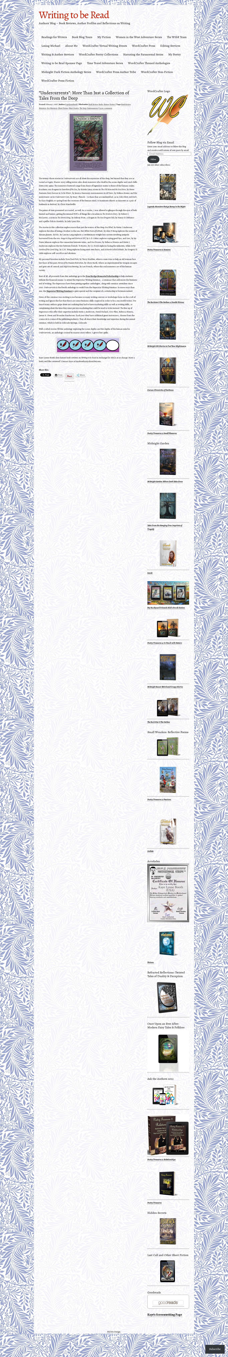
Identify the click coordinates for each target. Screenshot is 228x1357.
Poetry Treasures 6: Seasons (159, 249)
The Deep (83, 108)
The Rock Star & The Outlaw (158, 722)
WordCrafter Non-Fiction (157, 72)
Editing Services (170, 46)
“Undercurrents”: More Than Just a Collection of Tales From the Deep (84, 95)
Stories (112, 104)
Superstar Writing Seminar (59, 291)
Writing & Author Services (57, 54)
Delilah (150, 851)
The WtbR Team (177, 37)
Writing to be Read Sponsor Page (61, 63)
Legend (150, 206)
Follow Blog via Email (160, 142)
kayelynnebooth (71, 104)
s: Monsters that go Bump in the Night (169, 206)
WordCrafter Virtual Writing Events (105, 46)
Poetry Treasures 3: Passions (159, 799)
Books (101, 104)
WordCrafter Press (143, 46)
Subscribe (215, 1349)
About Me (71, 46)
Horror (106, 104)
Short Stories (74, 108)
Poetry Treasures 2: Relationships (161, 1159)
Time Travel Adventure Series (105, 63)
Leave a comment (105, 108)
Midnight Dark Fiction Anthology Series (66, 72)
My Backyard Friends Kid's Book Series (166, 607)
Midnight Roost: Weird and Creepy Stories (165, 686)
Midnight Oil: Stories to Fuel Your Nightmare (166, 346)
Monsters (42, 108)
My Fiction (104, 37)
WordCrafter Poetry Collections (98, 54)
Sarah (150, 573)
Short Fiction (63, 108)
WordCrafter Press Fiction (57, 81)
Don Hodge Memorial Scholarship (102, 276)
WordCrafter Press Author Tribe (116, 72)
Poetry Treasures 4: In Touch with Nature (164, 642)
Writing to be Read (74, 15)
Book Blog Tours (82, 37)
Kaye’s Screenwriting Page (164, 1315)
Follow (153, 159)
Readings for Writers (54, 37)
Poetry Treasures (154, 1202)
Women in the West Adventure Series (139, 37)
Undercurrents (92, 108)
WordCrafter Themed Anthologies (149, 63)
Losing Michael (50, 46)
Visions (150, 962)
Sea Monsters (52, 108)
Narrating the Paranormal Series (143, 54)
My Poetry (174, 54)
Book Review (93, 104)
